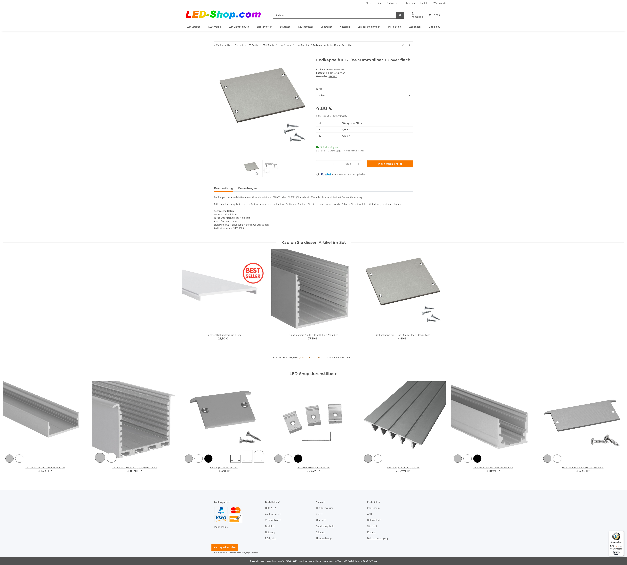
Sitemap (320, 532)
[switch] (616, 553)
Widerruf (372, 526)
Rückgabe (270, 538)
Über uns (410, 3)
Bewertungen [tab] (247, 188)
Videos (319, 514)
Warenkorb (440, 3)
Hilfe (379, 3)
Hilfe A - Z (270, 508)
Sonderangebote (325, 526)
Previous (8, 429)
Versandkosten (273, 520)
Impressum (373, 508)
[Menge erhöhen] (358, 163)
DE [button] (367, 3)
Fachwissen (393, 3)
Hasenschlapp (324, 538)
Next (619, 429)
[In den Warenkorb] (216, 56)
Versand (342, 115)
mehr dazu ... (221, 526)
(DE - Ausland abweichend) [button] (351, 150)
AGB (369, 514)
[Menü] (622, 533)
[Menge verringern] (319, 163)
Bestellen (270, 526)
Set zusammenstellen (339, 357)
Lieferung (270, 532)
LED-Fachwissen (325, 508)
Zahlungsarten (273, 514)
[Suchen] (400, 15)
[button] (417, 15)
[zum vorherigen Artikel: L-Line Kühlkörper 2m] (403, 45)
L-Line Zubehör (336, 72)
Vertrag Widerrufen (225, 547)
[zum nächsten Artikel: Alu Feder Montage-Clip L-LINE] (409, 45)
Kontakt (424, 3)
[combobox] (364, 95)
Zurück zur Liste (224, 45)
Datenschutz (374, 520)
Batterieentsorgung (377, 538)
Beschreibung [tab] (223, 188)
